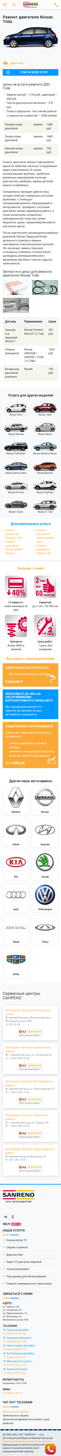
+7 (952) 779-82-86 (14, 1333)
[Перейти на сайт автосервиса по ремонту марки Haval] (16, 930)
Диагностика (14, 1254)
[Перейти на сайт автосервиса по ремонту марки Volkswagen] (45, 898)
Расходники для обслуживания (26, 1276)
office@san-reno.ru (12, 1392)
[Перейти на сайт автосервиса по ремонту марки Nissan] (45, 800)
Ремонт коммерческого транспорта (29, 1283)
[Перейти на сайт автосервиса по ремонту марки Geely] (16, 962)
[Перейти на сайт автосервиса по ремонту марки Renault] (16, 800)
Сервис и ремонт (17, 1247)
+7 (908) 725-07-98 (14, 1341)
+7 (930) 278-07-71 (14, 1357)
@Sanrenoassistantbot (16, 1411)
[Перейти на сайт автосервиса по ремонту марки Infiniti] (16, 833)
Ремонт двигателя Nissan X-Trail (13, 534)
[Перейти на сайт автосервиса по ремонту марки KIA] (16, 865)
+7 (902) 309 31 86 (14, 1373)
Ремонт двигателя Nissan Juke (44, 549)
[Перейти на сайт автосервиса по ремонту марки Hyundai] (45, 833)
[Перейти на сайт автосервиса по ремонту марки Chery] (45, 930)
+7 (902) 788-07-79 (14, 1349)
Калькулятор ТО (16, 1240)
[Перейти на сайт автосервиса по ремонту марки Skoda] (45, 865)
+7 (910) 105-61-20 (14, 1365)
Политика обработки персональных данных (27, 1441)
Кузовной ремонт (17, 1269)
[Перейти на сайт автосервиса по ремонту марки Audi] (16, 898)
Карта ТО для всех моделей (23, 1261)
